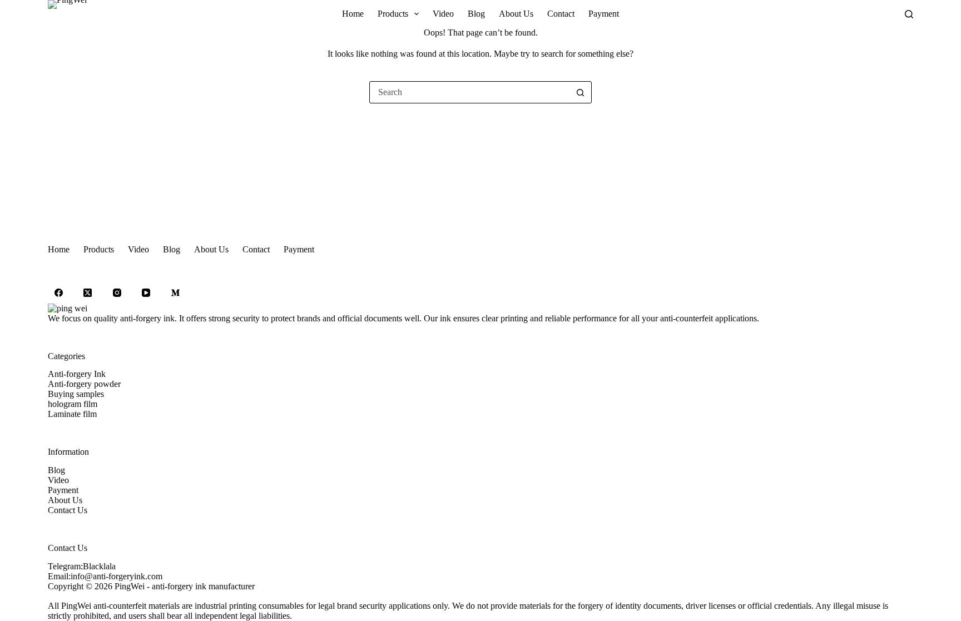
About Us (516, 13)
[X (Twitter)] (87, 293)
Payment (603, 13)
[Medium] (175, 293)
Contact (560, 13)
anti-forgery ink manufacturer (203, 586)
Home (353, 13)
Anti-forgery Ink (77, 374)
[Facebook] (58, 293)
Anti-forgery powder (84, 384)
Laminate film (72, 414)
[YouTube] (146, 293)
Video (443, 13)
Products (393, 13)
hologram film (72, 404)
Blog (476, 13)
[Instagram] (116, 293)
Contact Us (67, 510)
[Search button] (580, 92)
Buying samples (76, 394)
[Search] (909, 14)
